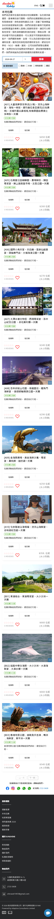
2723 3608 (43, 788)
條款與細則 (6, 861)
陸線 (23, 65)
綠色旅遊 (39, 65)
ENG (36, 5)
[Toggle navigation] (50, 5)
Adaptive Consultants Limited (23, 908)
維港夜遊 (5, 825)
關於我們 (5, 853)
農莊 (48, 65)
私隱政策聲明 (7, 857)
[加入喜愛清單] (17, 139)
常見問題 (5, 845)
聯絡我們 (5, 849)
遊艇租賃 (5, 809)
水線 (30, 65)
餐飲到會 (5, 829)
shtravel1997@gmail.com (18, 894)
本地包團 (5, 813)
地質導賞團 (6, 817)
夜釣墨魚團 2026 (9, 821)
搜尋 (41, 59)
